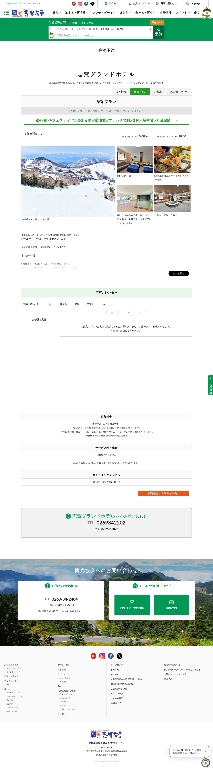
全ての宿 (158, 23)
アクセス (113, 3)
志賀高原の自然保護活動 (122, 684)
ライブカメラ (117, 665)
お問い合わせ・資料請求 (175, 674)
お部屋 (158, 91)
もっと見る (179, 273)
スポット (181, 12)
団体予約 (171, 608)
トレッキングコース (14, 696)
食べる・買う (144, 12)
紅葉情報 (10, 704)
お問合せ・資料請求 (132, 608)
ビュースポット (66, 678)
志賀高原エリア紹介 (67, 691)
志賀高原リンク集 (119, 689)
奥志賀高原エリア (67, 694)
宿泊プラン (140, 91)
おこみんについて (119, 674)
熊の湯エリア (65, 705)
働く (197, 12)
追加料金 (92, 111)
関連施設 (63, 682)
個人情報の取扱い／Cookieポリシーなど (182, 670)
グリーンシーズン (13, 668)
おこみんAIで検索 (158, 34)
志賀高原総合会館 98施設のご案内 (126, 679)
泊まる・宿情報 (75, 12)
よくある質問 (117, 698)
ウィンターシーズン (14, 672)
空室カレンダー (178, 91)
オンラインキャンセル (134, 111)
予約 (8, 685)
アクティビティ (102, 12)
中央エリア (64, 702)
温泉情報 (165, 12)
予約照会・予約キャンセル (163, 493)
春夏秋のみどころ (13, 692)
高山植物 (10, 700)
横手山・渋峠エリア (67, 709)
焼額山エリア (65, 698)
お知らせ (115, 670)
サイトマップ (117, 694)
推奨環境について (172, 665)
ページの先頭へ (211, 387)
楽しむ (124, 12)
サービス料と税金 (110, 111)
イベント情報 (12, 711)
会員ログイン (117, 703)
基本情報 (121, 91)
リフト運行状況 (13, 707)
